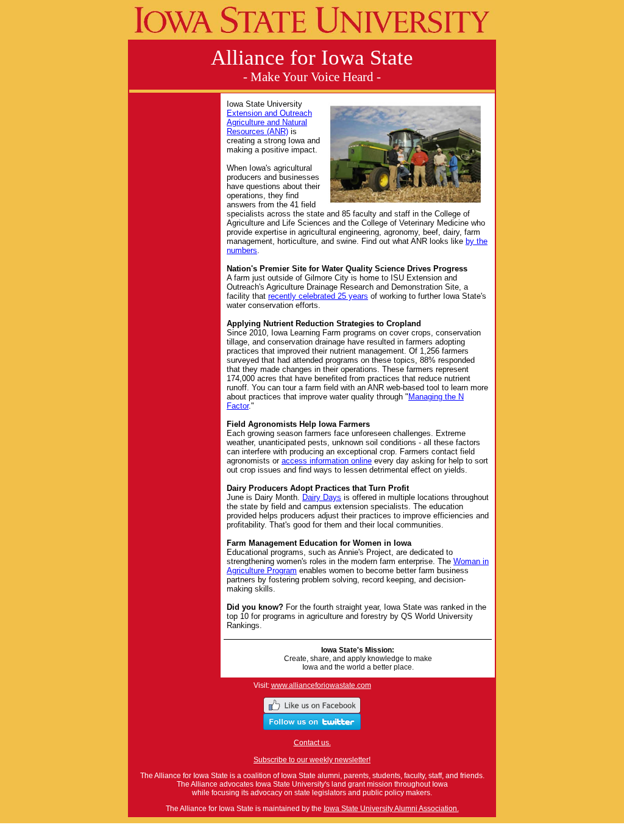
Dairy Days (321, 497)
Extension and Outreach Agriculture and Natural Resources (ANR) (269, 122)
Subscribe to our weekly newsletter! (312, 760)
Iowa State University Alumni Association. (391, 808)
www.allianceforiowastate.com (321, 685)
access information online (327, 460)
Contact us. (312, 742)
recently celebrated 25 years (318, 296)
